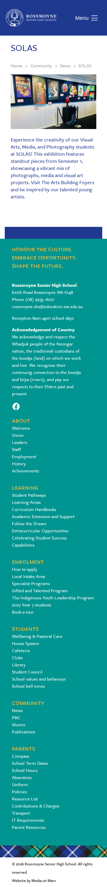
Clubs (17, 657)
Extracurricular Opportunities (40, 530)
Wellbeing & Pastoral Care (37, 636)
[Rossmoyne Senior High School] (31, 18)
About (21, 420)
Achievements (25, 470)
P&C (16, 717)
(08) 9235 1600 (39, 299)
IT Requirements (28, 820)
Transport (21, 813)
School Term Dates (30, 763)
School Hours (24, 770)
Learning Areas (26, 502)
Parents (23, 748)
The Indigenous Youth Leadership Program (53, 597)
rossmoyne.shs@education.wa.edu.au (47, 306)
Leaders (19, 442)
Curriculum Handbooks (34, 509)
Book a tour (23, 612)
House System (25, 643)
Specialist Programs (31, 583)
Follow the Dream (29, 523)
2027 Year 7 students (31, 604)
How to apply (24, 569)
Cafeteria (21, 650)
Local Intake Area (28, 576)
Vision (17, 435)
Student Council (27, 671)
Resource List (25, 798)
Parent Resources (28, 827)
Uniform (20, 784)
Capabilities (23, 545)
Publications (23, 731)
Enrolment (28, 561)
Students (25, 628)
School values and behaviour (39, 679)
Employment (24, 456)
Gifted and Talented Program (40, 590)
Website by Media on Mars (34, 880)
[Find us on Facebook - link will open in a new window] (16, 406)
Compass (20, 756)
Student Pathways (29, 495)
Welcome (21, 428)
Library (19, 664)
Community (28, 702)
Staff (16, 449)
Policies (19, 791)
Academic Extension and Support (43, 516)
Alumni (19, 724)
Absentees (22, 777)
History (19, 463)
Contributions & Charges (35, 805)
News (17, 710)
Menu (80, 18)
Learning (25, 487)
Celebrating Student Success (39, 537)
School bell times (28, 686)
